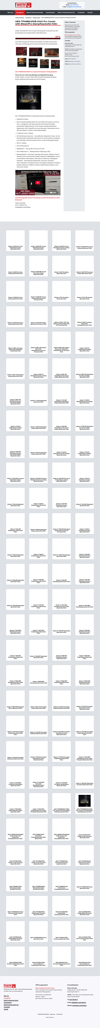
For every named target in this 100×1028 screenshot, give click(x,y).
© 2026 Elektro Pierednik (43, 1014)
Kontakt (90, 12)
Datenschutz (59, 1014)
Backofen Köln (36, 17)
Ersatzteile (81, 12)
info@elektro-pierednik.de (74, 6)
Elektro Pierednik (20, 17)
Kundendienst (50, 12)
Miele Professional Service (66, 12)
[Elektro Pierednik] (23, 5)
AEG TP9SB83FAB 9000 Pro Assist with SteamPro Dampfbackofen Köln (59, 17)
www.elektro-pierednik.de (75, 64)
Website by (50, 1017)
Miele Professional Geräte (35, 12)
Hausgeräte (20, 12)
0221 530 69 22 (74, 5)
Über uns (10, 12)
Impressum (52, 1014)
